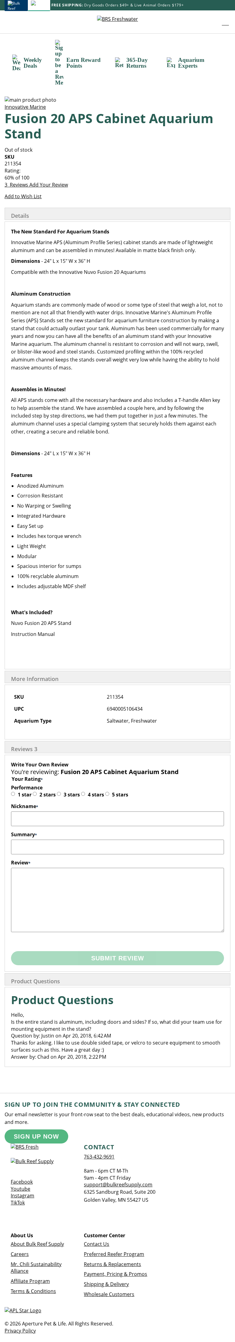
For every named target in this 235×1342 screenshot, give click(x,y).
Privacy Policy (20, 1330)
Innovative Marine (25, 107)
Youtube (20, 1188)
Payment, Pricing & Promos (115, 1274)
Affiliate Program (30, 1281)
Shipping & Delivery (106, 1284)
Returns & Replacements (112, 1264)
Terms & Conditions (33, 1291)
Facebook (22, 1181)
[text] (117, 177)
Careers (20, 1254)
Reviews (24, 749)
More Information (34, 678)
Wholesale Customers (109, 1294)
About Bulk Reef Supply (37, 1244)
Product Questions (35, 981)
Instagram (22, 1195)
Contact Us (96, 1244)
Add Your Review (48, 184)
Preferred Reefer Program (114, 1254)
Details (20, 215)
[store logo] (117, 22)
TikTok (18, 1202)
